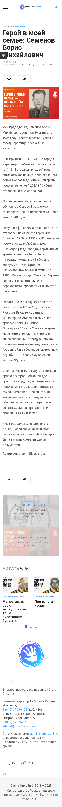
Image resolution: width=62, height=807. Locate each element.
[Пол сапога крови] (46, 585)
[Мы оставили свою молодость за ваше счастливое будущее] (15, 585)
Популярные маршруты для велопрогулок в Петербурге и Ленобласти (31, 513)
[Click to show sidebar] (3, 55)
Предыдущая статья (33, 505)
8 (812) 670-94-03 (15, 709)
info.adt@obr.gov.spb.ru (19, 726)
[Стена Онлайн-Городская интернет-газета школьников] (31, 6)
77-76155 (51, 794)
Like (8, 67)
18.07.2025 (8, 62)
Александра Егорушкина (37, 65)
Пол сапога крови (43, 603)
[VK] (4, 774)
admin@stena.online (44, 733)
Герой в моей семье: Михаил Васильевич (31, 544)
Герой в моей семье (15, 26)
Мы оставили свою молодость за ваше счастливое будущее (14, 611)
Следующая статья (29, 537)
